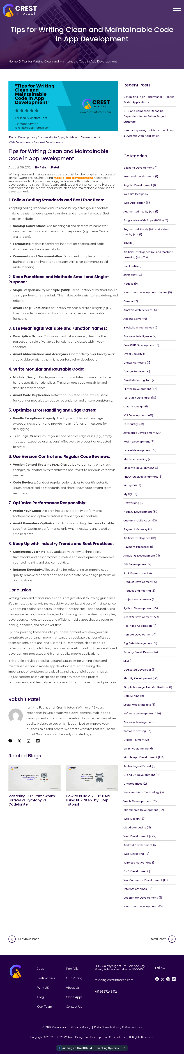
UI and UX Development (139, 775)
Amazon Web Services (138, 310)
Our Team (44, 1006)
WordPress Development (140, 906)
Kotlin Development (136, 441)
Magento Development (138, 468)
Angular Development (137, 185)
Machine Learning (135, 459)
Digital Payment (133, 739)
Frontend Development (138, 176)
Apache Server (132, 318)
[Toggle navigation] (177, 10)
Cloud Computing (134, 827)
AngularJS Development (139, 555)
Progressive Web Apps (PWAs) (143, 220)
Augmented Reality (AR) (138, 211)
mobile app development (73, 178)
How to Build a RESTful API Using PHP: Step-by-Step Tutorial (88, 800)
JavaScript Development (139, 432)
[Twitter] (162, 979)
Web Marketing (133, 853)
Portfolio (72, 968)
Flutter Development (22, 137)
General (128, 301)
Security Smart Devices (138, 652)
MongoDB (130, 485)
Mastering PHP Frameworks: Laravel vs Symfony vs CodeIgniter (32, 800)
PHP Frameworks (134, 573)
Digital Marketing (134, 362)
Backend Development (138, 167)
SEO (126, 661)
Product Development (138, 582)
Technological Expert (137, 766)
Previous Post (28, 939)
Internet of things (135, 889)
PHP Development (135, 871)
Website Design (133, 194)
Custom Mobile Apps (51, 137)
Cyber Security (132, 354)
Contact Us (74, 1006)
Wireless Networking (137, 862)
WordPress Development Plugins (145, 292)
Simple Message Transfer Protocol (145, 687)
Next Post (158, 939)
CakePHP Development (139, 345)
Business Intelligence (137, 336)
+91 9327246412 (106, 991)
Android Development (49, 142)
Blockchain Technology (138, 327)
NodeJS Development (137, 511)
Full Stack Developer (136, 397)
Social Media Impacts (137, 704)
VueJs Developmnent (137, 801)
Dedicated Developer (137, 669)
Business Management (138, 722)
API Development (135, 564)
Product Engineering (137, 590)
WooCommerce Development (142, 880)
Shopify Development (137, 678)
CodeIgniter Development (140, 897)
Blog (40, 997)
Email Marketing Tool (137, 380)
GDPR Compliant (54, 1027)
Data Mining (131, 696)
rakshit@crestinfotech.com (114, 980)
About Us (72, 987)
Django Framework (135, 371)
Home (13, 61)
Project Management (137, 599)
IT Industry (130, 424)
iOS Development (135, 415)
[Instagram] (168, 979)
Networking (131, 503)
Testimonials (46, 978)
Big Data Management (138, 643)
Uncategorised (132, 783)
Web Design (131, 818)
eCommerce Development (140, 810)
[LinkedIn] (174, 979)
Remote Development (138, 634)
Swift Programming (136, 748)
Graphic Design (133, 406)
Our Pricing (74, 978)
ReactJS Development (138, 617)
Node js (128, 283)
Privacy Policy (80, 1027)
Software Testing (134, 731)
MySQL (128, 494)
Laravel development (137, 450)
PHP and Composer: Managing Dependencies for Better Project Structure (144, 116)
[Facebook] (157, 979)
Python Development (137, 608)
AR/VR (127, 243)
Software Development (138, 713)
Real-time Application (137, 625)
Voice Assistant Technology (141, 792)
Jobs (40, 968)
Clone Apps (74, 997)
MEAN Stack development (140, 476)
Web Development (21, 142)
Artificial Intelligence (136, 538)
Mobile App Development (82, 137)
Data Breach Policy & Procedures (118, 1027)
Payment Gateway (135, 529)
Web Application (134, 202)
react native (131, 266)
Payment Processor (136, 546)
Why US (43, 987)
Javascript (130, 275)
